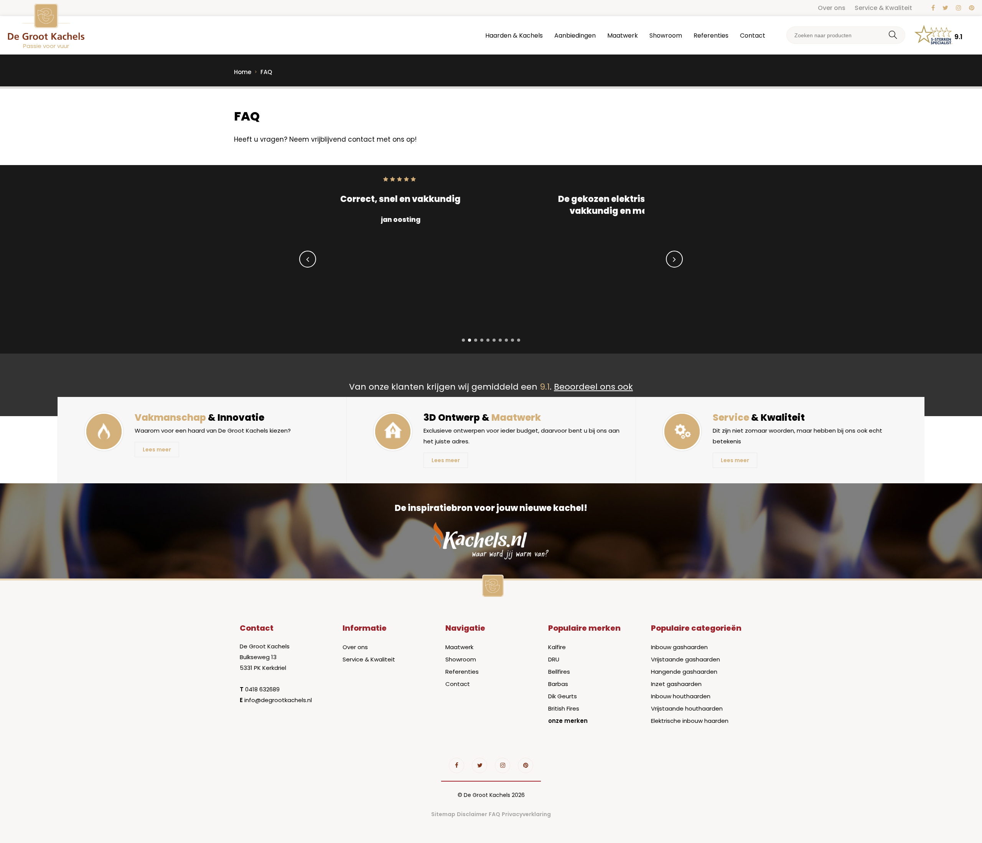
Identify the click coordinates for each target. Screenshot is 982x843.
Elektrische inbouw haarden (689, 721)
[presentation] (307, 259)
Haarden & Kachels (514, 35)
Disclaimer (472, 814)
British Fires (563, 708)
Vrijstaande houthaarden (687, 708)
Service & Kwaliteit (883, 7)
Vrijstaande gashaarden (685, 659)
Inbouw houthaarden (680, 696)
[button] (463, 340)
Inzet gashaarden (676, 684)
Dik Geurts (562, 696)
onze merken (568, 721)
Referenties (711, 35)
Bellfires (559, 672)
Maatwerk (622, 35)
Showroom (665, 35)
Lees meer (157, 449)
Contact (752, 35)
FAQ (494, 814)
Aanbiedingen (575, 35)
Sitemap (443, 814)
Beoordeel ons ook (593, 387)
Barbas (558, 684)
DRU (553, 659)
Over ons (831, 7)
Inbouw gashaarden (679, 647)
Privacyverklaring (526, 814)
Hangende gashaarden (684, 672)
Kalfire (557, 647)
